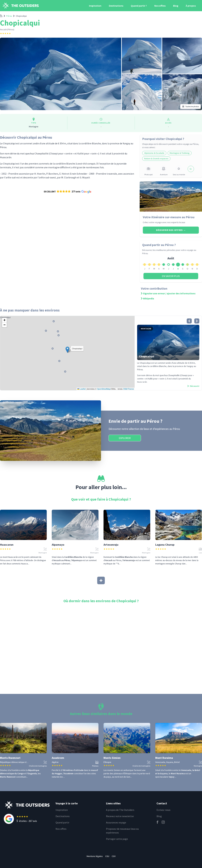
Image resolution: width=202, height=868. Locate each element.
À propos (191, 5)
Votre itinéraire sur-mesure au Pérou (168, 217)
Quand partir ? (139, 5)
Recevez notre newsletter (120, 816)
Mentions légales (95, 856)
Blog (175, 5)
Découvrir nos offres (171, 230)
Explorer (125, 438)
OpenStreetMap (103, 388)
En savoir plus (171, 276)
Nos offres (160, 5)
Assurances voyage (116, 822)
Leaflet (82, 388)
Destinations (116, 5)
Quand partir (62, 822)
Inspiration (95, 5)
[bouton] (189, 320)
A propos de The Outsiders (120, 809)
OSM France (128, 388)
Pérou (9, 15)
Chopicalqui (21, 15)
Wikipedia (148, 298)
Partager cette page (117, 838)
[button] (67, 191)
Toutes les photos (192, 106)
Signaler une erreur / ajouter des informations (169, 293)
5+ (191, 168)
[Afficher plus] (101, 580)
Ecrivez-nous (163, 809)
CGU (107, 856)
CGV (114, 856)
